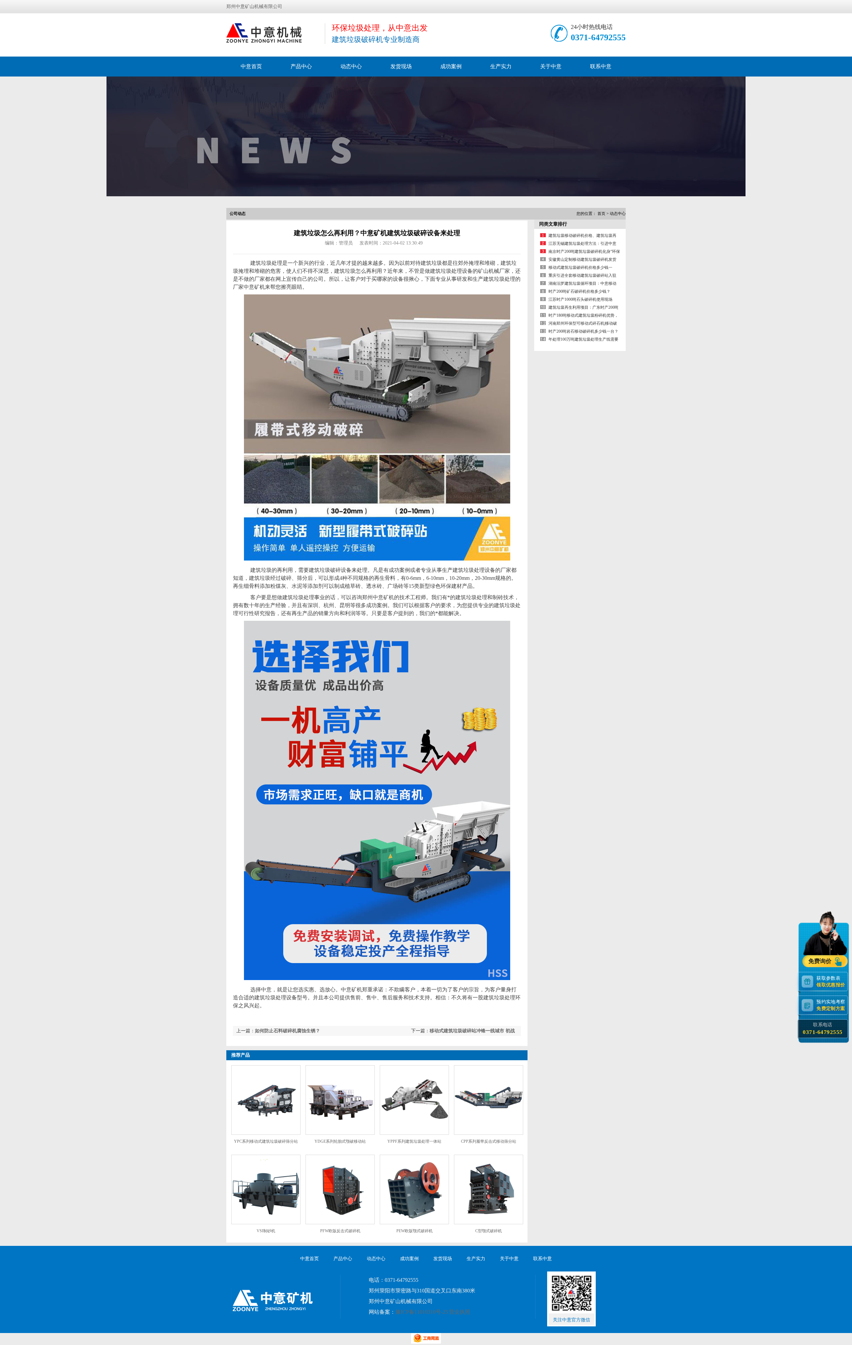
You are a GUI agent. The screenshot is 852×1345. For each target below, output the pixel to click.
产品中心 (301, 66)
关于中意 (550, 66)
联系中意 (600, 66)
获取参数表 (830, 981)
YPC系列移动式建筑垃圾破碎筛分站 (266, 1141)
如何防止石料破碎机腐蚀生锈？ (287, 1030)
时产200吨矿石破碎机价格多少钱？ (579, 291)
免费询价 (820, 961)
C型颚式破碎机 (488, 1231)
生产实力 (501, 66)
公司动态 (238, 213)
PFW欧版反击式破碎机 (340, 1231)
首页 (601, 213)
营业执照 (459, 1312)
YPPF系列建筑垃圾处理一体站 (414, 1141)
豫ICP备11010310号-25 (421, 1312)
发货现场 (401, 66)
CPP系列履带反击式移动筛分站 (488, 1141)
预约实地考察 (830, 1005)
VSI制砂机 (266, 1231)
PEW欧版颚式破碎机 (414, 1231)
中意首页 (251, 66)
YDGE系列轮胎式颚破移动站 (340, 1141)
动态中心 (351, 66)
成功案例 (451, 66)
